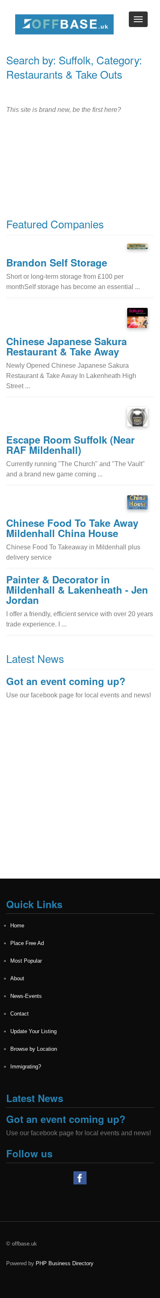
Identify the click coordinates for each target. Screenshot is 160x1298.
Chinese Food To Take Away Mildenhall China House (72, 528)
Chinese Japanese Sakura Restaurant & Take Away (66, 346)
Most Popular (26, 961)
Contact (19, 1014)
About (17, 978)
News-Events (26, 996)
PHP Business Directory (65, 1263)
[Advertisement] (80, 799)
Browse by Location (33, 1049)
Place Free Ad (27, 943)
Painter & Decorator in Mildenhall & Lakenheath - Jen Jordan (77, 589)
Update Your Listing (33, 1031)
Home (17, 925)
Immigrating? (25, 1066)
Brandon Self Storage (56, 262)
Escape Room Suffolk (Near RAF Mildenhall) (70, 445)
